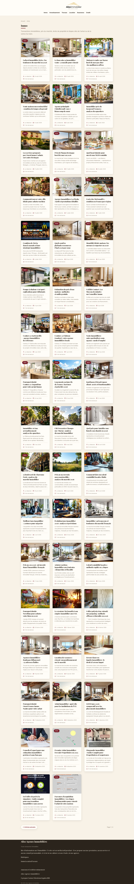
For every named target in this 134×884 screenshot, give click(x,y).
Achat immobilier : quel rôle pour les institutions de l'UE (66, 705)
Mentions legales (40, 878)
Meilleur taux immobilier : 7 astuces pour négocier (33, 522)
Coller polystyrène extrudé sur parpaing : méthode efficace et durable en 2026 (97, 613)
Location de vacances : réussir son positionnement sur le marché (66, 659)
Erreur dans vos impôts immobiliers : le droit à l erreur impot (95, 659)
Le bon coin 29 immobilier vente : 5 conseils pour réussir (66, 61)
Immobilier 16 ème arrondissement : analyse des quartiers (31, 430)
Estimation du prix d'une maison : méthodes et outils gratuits (64, 291)
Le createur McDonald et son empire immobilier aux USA (66, 612)
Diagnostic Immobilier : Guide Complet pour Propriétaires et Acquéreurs (97, 752)
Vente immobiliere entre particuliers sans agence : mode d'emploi (95, 338)
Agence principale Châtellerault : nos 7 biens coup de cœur (62, 108)
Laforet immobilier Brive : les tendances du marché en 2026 (35, 61)
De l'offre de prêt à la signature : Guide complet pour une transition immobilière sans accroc (33, 800)
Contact (31, 878)
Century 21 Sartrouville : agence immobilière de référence (32, 338)
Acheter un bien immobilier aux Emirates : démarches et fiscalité (65, 567)
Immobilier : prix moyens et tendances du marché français (98, 522)
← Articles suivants (29, 827)
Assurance (80, 12)
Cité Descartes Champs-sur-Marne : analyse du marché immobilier (64, 430)
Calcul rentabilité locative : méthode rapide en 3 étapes (97, 566)
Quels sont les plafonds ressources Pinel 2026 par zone (63, 245)
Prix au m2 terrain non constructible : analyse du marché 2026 (64, 477)
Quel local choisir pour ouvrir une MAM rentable (96, 154)
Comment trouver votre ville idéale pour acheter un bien (34, 200)
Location (72, 12)
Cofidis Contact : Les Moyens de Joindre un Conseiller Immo (94, 291)
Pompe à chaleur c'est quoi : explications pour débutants (34, 290)
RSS (48, 878)
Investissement (54, 12)
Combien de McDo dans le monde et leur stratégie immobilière (31, 245)
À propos (24, 878)
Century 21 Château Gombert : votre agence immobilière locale (64, 338)
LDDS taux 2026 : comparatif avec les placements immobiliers (96, 706)
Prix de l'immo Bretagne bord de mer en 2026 (64, 154)
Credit (88, 12)
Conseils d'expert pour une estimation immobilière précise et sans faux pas (33, 752)
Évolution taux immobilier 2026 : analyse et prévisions (65, 522)
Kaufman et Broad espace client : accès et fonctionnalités (98, 383)
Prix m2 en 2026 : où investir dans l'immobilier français (34, 566)
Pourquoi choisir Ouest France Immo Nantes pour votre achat (32, 706)
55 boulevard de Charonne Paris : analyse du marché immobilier (33, 477)
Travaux (64, 12)
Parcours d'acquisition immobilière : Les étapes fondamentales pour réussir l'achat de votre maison (66, 800)
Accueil (23, 21)
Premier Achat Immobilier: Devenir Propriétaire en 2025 (66, 751)
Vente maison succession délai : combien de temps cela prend (35, 107)
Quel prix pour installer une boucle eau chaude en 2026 (97, 429)
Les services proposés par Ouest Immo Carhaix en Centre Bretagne (33, 155)
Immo (45, 12)
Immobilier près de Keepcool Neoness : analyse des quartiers (95, 108)
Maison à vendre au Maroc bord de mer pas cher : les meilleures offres (97, 62)
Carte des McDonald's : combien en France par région (98, 200)
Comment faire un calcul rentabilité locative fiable (96, 475)
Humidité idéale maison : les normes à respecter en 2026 (97, 244)
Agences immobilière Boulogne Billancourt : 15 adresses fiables (31, 659)
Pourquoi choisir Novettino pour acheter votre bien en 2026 (32, 613)
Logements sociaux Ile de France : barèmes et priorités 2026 (63, 384)
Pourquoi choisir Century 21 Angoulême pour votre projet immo (32, 384)
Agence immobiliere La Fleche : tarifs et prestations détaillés (67, 200)
